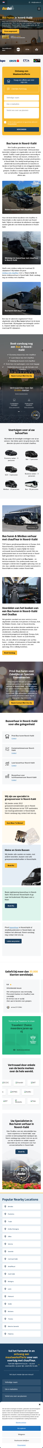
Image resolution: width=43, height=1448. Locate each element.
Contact (14, 738)
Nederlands (3, 2)
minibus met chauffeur (10, 273)
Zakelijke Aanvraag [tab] (19, 89)
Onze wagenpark (14, 407)
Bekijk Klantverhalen (21, 394)
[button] (40, 1404)
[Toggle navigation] (39, 9)
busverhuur (14, 927)
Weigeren (21, 1434)
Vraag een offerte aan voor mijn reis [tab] (24, 81)
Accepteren (21, 1428)
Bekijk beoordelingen (23, 1050)
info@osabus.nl (36, 2)
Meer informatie (29, 407)
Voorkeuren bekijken (21, 1440)
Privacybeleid (21, 1445)
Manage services (21, 1422)
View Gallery (31, 527)
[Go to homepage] (8, 8)
